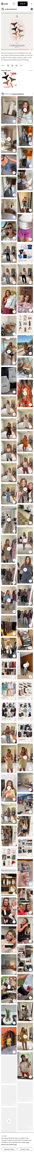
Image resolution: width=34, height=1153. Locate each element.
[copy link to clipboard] (20, 65)
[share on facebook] (8, 65)
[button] (31, 4)
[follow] (32, 9)
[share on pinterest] (12, 65)
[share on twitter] (16, 65)
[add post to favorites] (29, 48)
